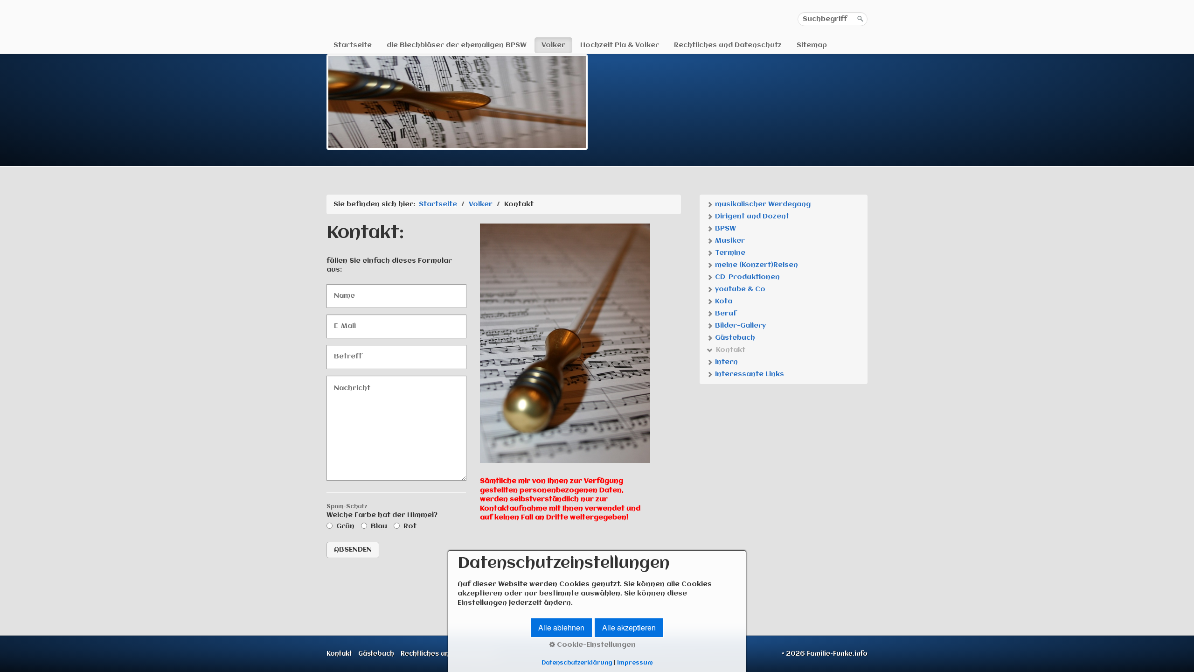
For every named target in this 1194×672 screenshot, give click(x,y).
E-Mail (342, 321)
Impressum (635, 663)
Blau (379, 526)
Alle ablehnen (561, 627)
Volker (553, 45)
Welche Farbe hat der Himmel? (381, 511)
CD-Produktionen (746, 277)
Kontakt (729, 350)
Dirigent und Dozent (751, 216)
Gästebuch (734, 338)
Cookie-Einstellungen (595, 645)
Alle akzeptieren (629, 627)
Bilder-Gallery (739, 325)
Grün (345, 526)
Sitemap (812, 45)
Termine (729, 253)
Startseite (352, 45)
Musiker (729, 241)
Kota (722, 301)
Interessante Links (748, 374)
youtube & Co (739, 289)
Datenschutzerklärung (576, 663)
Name (341, 291)
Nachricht (348, 382)
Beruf (724, 313)
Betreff (344, 352)
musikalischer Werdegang (762, 204)
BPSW (724, 228)
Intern (725, 362)
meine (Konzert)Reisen (755, 265)
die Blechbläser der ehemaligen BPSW (457, 45)
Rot (410, 526)
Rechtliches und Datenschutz (728, 45)
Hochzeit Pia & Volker (619, 45)
